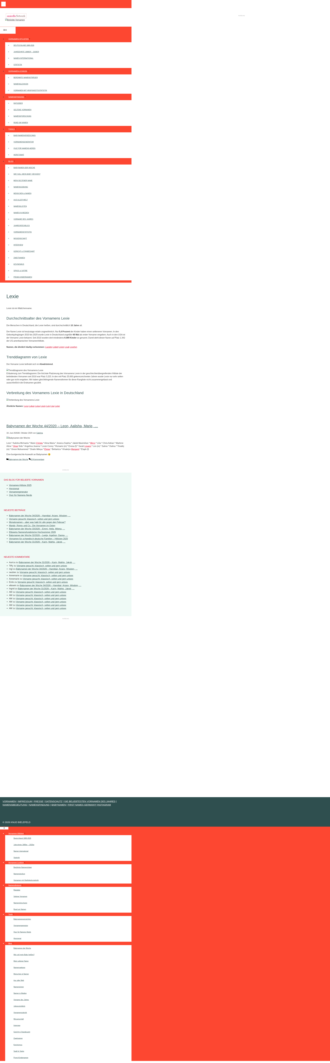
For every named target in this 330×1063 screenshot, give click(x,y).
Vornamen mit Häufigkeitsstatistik (30, 90)
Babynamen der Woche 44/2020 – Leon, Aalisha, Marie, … (52, 426)
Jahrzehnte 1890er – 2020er (26, 52)
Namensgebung (21, 187)
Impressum (25, 801)
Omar (15, 446)
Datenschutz (53, 801)
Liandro (48, 347)
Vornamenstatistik (23, 232)
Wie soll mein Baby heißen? (27, 174)
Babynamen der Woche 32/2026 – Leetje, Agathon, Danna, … (38, 535)
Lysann (88, 446)
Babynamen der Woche (24, 168)
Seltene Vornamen (22, 110)
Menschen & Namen (22, 193)
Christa (39, 443)
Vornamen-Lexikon (17, 71)
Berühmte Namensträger (26, 78)
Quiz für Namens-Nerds (24, 148)
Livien (61, 347)
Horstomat (19, 155)
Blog (10, 161)
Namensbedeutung (15, 805)
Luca (26, 406)
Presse (38, 801)
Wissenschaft (20, 238)
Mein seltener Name (23, 181)
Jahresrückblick (22, 226)
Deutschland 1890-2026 (24, 45)
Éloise (47, 449)
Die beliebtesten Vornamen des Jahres (89, 801)
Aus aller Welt (21, 200)
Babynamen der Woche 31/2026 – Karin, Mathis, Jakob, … (37, 542)
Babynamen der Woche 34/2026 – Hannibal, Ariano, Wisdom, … (40, 515)
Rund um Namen (21, 123)
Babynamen (58, 805)
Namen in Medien (21, 213)
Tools (11, 129)
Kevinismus (19, 264)
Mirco (92, 443)
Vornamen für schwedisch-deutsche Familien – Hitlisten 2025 (38, 538)
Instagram (104, 805)
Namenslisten (20, 206)
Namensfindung (16, 97)
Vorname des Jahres (23, 219)
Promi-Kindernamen (23, 277)
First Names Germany (82, 805)
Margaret (75, 449)
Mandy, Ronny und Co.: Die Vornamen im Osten (32, 525)
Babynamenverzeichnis (25, 135)
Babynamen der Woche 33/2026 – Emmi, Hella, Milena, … (37, 529)
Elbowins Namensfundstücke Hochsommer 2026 (32, 532)
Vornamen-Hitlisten (18, 39)
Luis (48, 406)
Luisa (37, 406)
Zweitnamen (19, 258)
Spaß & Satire (20, 271)
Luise (57, 406)
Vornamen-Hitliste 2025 (20, 485)
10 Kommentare (37, 459)
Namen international (23, 58)
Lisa (52, 406)
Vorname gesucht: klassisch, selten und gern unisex (34, 519)
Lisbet (55, 347)
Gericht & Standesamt (24, 251)
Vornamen (9, 801)
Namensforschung (22, 116)
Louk (67, 347)
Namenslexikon (21, 84)
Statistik (18, 65)
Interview (18, 245)
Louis (43, 406)
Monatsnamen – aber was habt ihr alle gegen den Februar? (37, 522)
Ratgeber (18, 103)
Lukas (31, 406)
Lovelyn (73, 347)
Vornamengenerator (24, 142)
